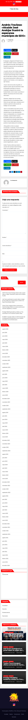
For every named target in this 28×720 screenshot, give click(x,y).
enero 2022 (5, 520)
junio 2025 (4, 377)
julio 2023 (4, 457)
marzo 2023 (5, 471)
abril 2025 (4, 384)
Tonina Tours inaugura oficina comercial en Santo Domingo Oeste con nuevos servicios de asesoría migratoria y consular (13, 307)
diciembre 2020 (6, 565)
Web (3, 253)
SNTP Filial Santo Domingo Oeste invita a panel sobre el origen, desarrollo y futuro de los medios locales (13, 294)
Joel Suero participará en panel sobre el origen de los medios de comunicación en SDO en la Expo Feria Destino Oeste (13, 301)
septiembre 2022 (6, 492)
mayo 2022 (5, 506)
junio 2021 (4, 544)
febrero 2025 (5, 391)
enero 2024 (5, 436)
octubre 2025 (5, 363)
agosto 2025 (5, 370)
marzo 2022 (5, 513)
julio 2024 (4, 416)
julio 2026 (4, 332)
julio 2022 (4, 499)
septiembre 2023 (6, 450)
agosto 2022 (5, 496)
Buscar (4, 278)
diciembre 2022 (6, 482)
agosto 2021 (5, 537)
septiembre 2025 (6, 367)
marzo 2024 (5, 429)
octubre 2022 (5, 489)
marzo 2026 (5, 346)
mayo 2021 (5, 548)
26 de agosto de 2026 (9, 667)
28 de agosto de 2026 (9, 638)
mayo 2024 (5, 423)
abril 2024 (4, 426)
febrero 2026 (5, 349)
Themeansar (23, 710)
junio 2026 (4, 336)
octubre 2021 (5, 530)
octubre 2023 (5, 447)
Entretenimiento (6, 612)
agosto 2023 (5, 454)
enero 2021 (5, 562)
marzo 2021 (5, 555)
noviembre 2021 (6, 527)
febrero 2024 (5, 433)
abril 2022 (4, 509)
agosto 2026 (5, 329)
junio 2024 (4, 419)
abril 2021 (4, 551)
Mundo (22, 714)
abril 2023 (4, 468)
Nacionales (5, 616)
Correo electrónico (6, 245)
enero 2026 (5, 353)
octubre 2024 (5, 405)
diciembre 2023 (6, 440)
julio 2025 (4, 374)
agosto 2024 (5, 412)
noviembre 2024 (6, 402)
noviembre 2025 (6, 360)
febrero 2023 (5, 475)
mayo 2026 (5, 339)
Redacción (10, 39)
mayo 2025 (5, 381)
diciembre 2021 (6, 523)
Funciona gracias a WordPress (8, 710)
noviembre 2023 (6, 443)
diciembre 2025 (6, 356)
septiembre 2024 (6, 409)
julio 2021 (4, 541)
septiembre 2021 (6, 534)
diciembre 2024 (6, 398)
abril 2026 (4, 343)
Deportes (4, 609)
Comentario (5, 210)
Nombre (4, 237)
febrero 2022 (5, 516)
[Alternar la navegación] (15, 14)
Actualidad (4, 605)
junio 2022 (4, 502)
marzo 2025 (5, 388)
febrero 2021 (5, 558)
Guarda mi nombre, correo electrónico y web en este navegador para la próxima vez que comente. (13, 265)
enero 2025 (5, 395)
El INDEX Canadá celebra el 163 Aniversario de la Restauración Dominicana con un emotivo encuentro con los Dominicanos (13, 318)
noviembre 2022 (6, 485)
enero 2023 (5, 478)
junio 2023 (4, 461)
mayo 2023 (5, 464)
